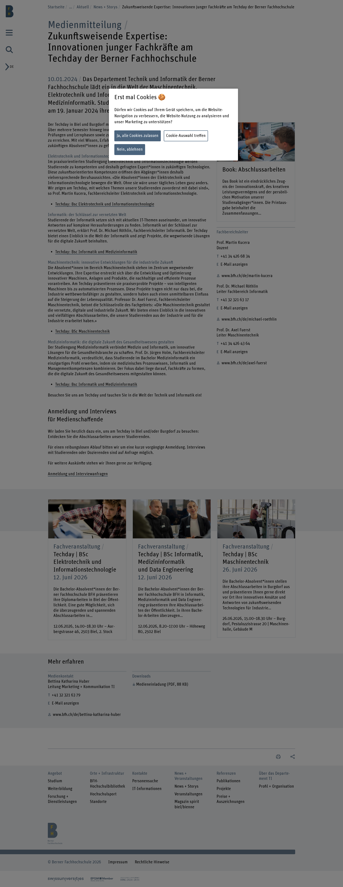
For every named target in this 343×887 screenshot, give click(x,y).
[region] (173, 125)
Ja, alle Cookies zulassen (137, 136)
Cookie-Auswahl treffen (186, 136)
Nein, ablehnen (130, 149)
